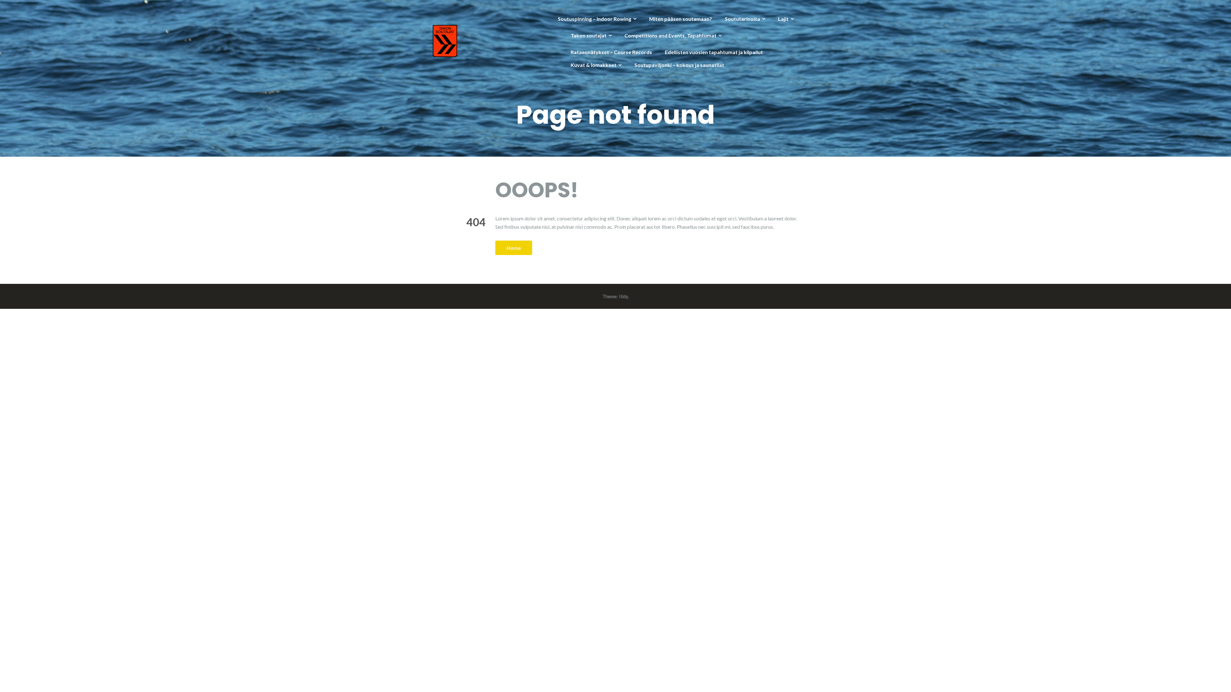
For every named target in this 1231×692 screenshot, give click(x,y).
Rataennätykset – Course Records (611, 52)
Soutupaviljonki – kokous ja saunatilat (679, 65)
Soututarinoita (742, 19)
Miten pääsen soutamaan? (680, 19)
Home (514, 248)
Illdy (623, 296)
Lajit (783, 19)
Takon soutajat (589, 35)
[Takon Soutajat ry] (445, 40)
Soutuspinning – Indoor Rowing (594, 19)
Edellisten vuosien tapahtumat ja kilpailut (714, 52)
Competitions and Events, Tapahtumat (670, 35)
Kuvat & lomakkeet (593, 65)
